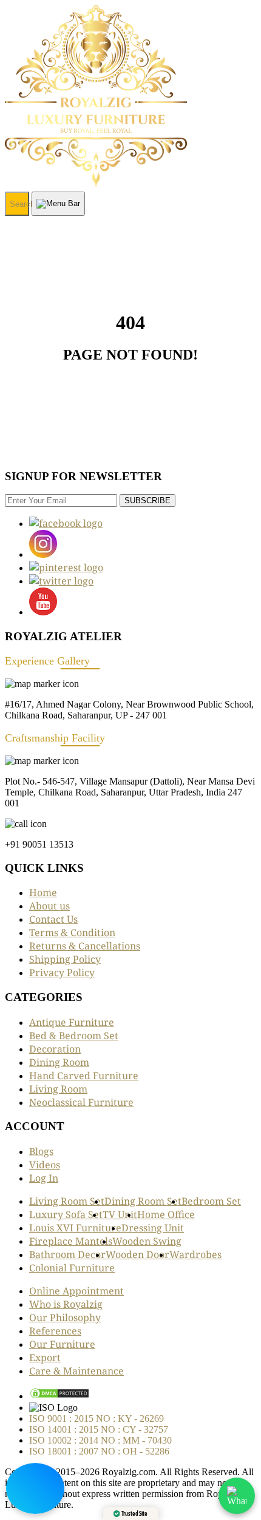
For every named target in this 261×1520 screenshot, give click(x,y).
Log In (43, 1178)
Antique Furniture (71, 1022)
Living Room (58, 1089)
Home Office (166, 1214)
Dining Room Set (142, 1201)
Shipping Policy (65, 959)
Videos (44, 1164)
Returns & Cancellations (84, 946)
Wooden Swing (146, 1241)
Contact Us (53, 919)
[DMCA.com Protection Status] (59, 1395)
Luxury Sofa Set (66, 1214)
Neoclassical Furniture (81, 1102)
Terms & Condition (72, 932)
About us (49, 905)
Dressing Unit (152, 1227)
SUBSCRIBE (147, 500)
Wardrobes (195, 1254)
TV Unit (120, 1214)
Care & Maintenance (76, 1371)
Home (43, 892)
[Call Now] (35, 1488)
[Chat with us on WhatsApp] (237, 1496)
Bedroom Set (211, 1201)
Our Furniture (62, 1344)
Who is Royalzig (66, 1304)
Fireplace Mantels (70, 1241)
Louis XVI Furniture (75, 1227)
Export (45, 1357)
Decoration (55, 1049)
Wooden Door (137, 1254)
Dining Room (59, 1062)
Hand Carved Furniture (83, 1075)
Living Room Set (66, 1201)
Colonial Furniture (72, 1267)
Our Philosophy (65, 1317)
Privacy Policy (62, 972)
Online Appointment (76, 1290)
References (55, 1331)
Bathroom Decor (67, 1254)
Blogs (41, 1151)
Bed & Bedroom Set (73, 1035)
